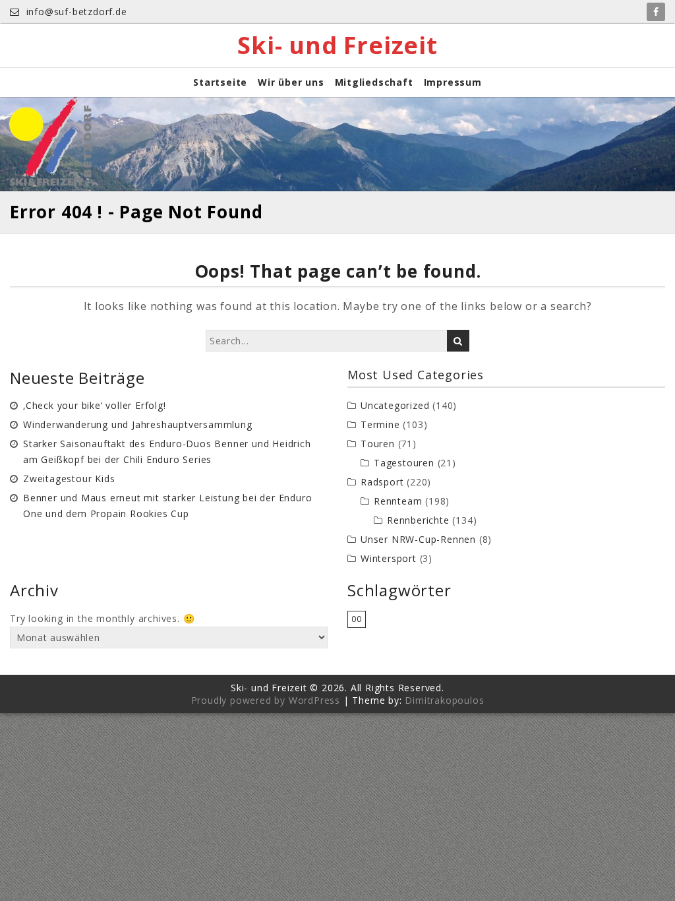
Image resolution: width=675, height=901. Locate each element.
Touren (378, 443)
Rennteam (398, 501)
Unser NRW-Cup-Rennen (418, 539)
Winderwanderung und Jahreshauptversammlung (137, 424)
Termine (380, 424)
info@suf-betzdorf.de (75, 11)
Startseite (220, 82)
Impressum (453, 82)
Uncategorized (395, 405)
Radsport (382, 482)
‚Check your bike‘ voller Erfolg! (94, 405)
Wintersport (389, 558)
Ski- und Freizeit (337, 45)
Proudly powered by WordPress (265, 700)
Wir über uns (291, 82)
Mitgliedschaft (374, 82)
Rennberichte (418, 520)
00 (356, 619)
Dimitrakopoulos (444, 700)
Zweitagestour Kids (69, 478)
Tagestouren (404, 462)
